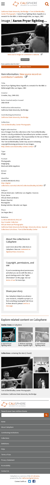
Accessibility (5, 465)
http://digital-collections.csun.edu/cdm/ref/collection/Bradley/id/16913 (22, 184)
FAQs (3, 449)
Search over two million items (14, 411)
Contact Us (5, 471)
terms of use (10, 280)
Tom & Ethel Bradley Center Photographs (16, 124)
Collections (5, 438)
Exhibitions (5, 443)
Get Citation (25, 60)
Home (3, 422)
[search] (47, 4)
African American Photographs (12, 224)
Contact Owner (26, 67)
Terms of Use (6, 454)
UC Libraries (35, 476)
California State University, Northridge (15, 11)
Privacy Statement (7, 460)
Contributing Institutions (10, 432)
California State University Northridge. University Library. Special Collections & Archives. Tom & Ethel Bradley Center (24, 228)
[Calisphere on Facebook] (34, 481)
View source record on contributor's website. (21, 76)
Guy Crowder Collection (9, 222)
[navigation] (3, 4)
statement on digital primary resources (18, 250)
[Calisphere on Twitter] (29, 481)
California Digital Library (30, 478)
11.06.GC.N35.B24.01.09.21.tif (11, 220)
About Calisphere (7, 427)
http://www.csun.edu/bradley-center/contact (17, 146)
